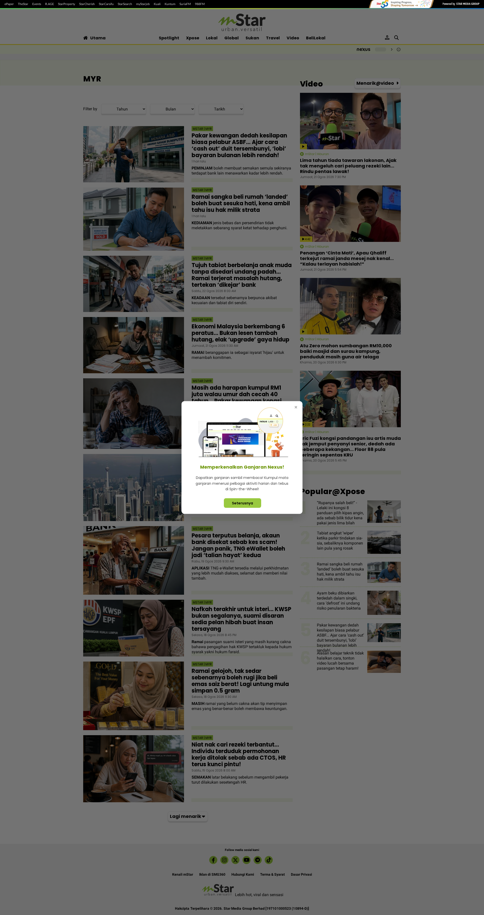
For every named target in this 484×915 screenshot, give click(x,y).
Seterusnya (242, 502)
